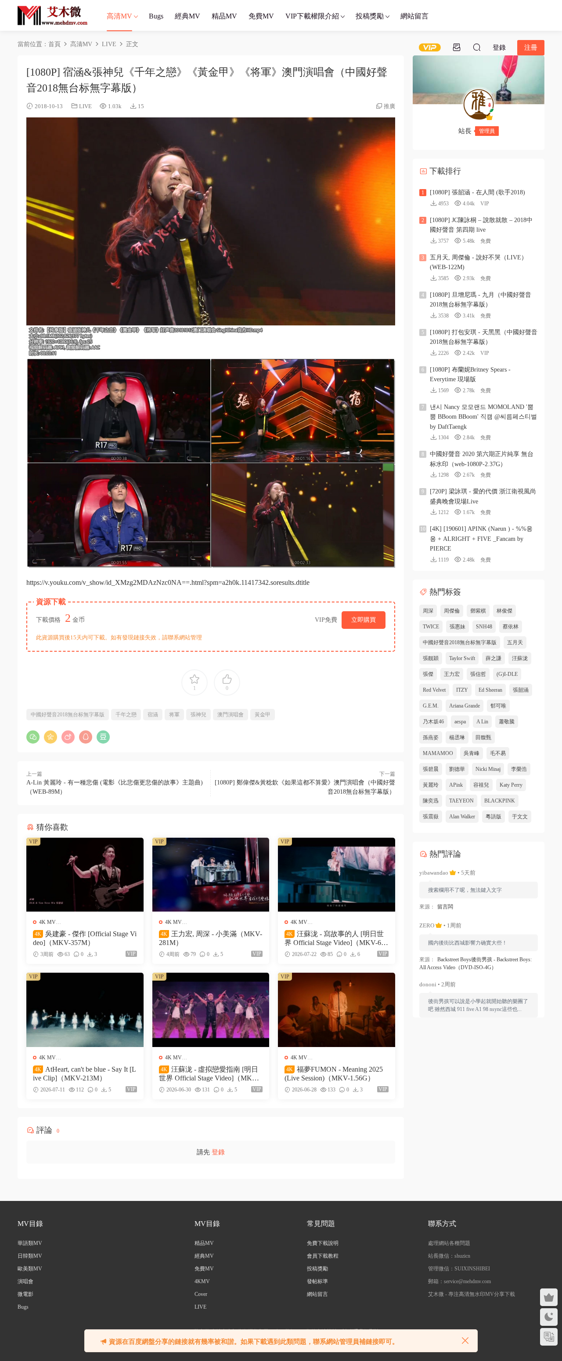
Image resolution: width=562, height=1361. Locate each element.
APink (456, 785)
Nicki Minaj (488, 769)
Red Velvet (434, 690)
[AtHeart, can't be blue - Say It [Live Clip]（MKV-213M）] (85, 1010)
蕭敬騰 (507, 722)
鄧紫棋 (478, 611)
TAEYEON (461, 801)
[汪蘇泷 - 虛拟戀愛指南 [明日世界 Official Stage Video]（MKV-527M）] (211, 1010)
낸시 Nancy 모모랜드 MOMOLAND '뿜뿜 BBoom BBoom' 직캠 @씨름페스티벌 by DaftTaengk (483, 417)
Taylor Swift (462, 658)
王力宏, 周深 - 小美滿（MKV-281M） (210, 938)
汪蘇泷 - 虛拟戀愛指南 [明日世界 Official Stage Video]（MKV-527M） (211, 1074)
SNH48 (484, 627)
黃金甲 (262, 715)
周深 (428, 611)
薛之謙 (493, 658)
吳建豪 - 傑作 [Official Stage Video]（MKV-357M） (85, 938)
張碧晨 (431, 769)
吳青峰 (471, 753)
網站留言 (414, 16)
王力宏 (452, 674)
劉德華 (457, 769)
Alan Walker (462, 817)
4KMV (202, 1281)
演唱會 (25, 1281)
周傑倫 (452, 611)
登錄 (218, 1152)
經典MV (187, 16)
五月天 (515, 642)
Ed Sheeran (490, 690)
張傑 (428, 674)
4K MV (47, 922)
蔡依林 (511, 627)
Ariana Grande (464, 706)
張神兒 (198, 715)
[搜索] (476, 47)
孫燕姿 (431, 737)
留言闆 (445, 907)
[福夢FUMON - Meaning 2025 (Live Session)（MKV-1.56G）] (336, 1010)
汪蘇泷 (520, 658)
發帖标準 (317, 1281)
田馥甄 (483, 737)
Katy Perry (511, 785)
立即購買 (363, 620)
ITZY (462, 690)
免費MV (261, 16)
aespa (460, 722)
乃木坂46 (433, 722)
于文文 (520, 817)
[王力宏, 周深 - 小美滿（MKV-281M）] (211, 875)
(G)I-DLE (507, 674)
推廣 (389, 106)
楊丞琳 (457, 737)
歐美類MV (30, 1269)
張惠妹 (457, 627)
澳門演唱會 (230, 715)
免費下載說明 (323, 1243)
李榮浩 (519, 769)
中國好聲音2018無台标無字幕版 (67, 715)
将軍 (174, 715)
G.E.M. (431, 706)
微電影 (25, 1294)
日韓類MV (30, 1256)
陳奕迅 (431, 801)
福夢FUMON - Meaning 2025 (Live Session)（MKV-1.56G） (334, 1073)
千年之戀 (126, 715)
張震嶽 (431, 817)
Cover (201, 1294)
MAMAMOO (438, 753)
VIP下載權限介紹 (312, 16)
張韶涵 (521, 690)
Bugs (156, 16)
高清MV (119, 16)
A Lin (482, 722)
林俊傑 (504, 611)
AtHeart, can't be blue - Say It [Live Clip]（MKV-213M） (84, 1073)
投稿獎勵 (370, 16)
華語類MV (30, 1243)
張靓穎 (431, 658)
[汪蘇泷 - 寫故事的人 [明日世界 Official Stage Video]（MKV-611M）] (336, 875)
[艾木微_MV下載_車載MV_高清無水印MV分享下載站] (53, 15)
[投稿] (456, 47)
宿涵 (153, 715)
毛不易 (498, 753)
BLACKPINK (499, 801)
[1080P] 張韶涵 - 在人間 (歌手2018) (477, 192)
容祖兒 (481, 785)
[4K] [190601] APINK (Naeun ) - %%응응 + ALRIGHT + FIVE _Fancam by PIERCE (481, 538)
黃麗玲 (431, 785)
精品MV (224, 16)
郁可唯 (498, 706)
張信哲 (478, 674)
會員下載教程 (323, 1256)
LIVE (85, 106)
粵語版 (493, 817)
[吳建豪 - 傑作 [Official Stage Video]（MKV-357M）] (85, 875)
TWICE (431, 627)
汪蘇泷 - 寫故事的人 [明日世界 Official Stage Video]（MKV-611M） (336, 938)
